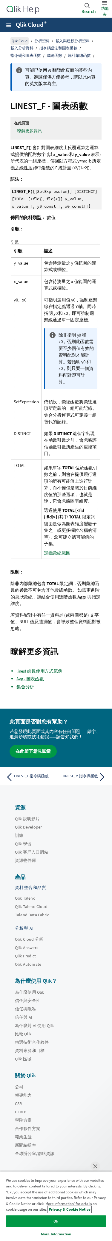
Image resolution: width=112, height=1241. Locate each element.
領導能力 (23, 1095)
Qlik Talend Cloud (31, 906)
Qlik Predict (25, 956)
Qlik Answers (26, 947)
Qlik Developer (28, 827)
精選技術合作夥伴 (32, 1042)
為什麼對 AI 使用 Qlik (34, 1025)
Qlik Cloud (31, 25)
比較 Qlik (23, 1034)
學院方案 (23, 1120)
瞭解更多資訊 (29, 130)
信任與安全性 (27, 1000)
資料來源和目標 (30, 1050)
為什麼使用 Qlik (29, 992)
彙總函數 (54, 55)
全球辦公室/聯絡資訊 (35, 1153)
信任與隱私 (25, 1009)
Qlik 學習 (23, 843)
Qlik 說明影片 (27, 818)
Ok (55, 1221)
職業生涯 (23, 1137)
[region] (56, 1206)
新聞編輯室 (25, 1145)
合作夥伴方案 (27, 1128)
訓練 (19, 835)
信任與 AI (23, 1017)
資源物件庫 (25, 860)
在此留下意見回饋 (33, 751)
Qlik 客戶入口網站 (31, 852)
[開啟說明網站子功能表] (8, 25)
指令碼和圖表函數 (25, 55)
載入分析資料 (21, 48)
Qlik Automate (28, 964)
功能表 (105, 11)
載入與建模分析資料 (73, 40)
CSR (18, 1103)
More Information (56, 1234)
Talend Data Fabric (32, 915)
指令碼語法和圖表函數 (58, 48)
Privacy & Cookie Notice (69, 1209)
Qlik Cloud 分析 (29, 939)
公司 (19, 1087)
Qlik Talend (25, 898)
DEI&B (20, 1112)
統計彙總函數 (79, 55)
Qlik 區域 (23, 1059)
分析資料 (42, 40)
